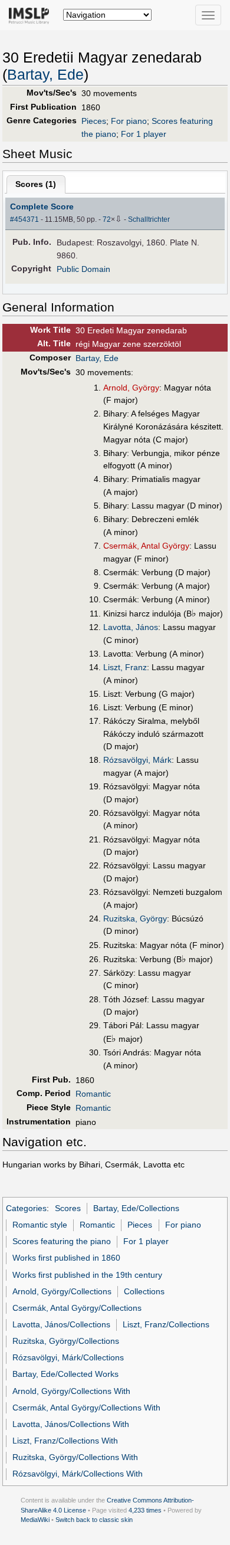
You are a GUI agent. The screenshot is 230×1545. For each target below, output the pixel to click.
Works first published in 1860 (66, 1257)
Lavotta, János (130, 627)
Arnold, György (131, 387)
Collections (144, 1291)
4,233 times (145, 1510)
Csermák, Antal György (146, 545)
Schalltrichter (149, 219)
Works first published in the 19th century (87, 1275)
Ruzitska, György (135, 918)
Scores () (35, 184)
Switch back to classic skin (94, 1519)
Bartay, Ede (45, 75)
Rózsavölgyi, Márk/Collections (68, 1357)
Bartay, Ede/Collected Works (65, 1374)
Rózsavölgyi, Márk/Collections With (77, 1473)
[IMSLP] (31, 14)
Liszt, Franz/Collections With (65, 1440)
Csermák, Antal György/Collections (77, 1308)
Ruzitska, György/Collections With (75, 1457)
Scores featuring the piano (61, 1241)
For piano (129, 121)
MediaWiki (35, 1519)
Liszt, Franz (125, 667)
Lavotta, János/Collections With (70, 1424)
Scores (68, 1208)
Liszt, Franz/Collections (166, 1324)
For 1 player (143, 134)
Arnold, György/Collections (61, 1291)
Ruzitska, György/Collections (65, 1341)
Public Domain (83, 269)
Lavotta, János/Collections (61, 1324)
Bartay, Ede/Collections (136, 1208)
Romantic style (39, 1224)
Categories (26, 1208)
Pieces (93, 121)
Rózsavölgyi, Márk (137, 760)
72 (107, 219)
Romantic (93, 1093)
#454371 (24, 219)
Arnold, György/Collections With (71, 1391)
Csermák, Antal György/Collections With (86, 1407)
